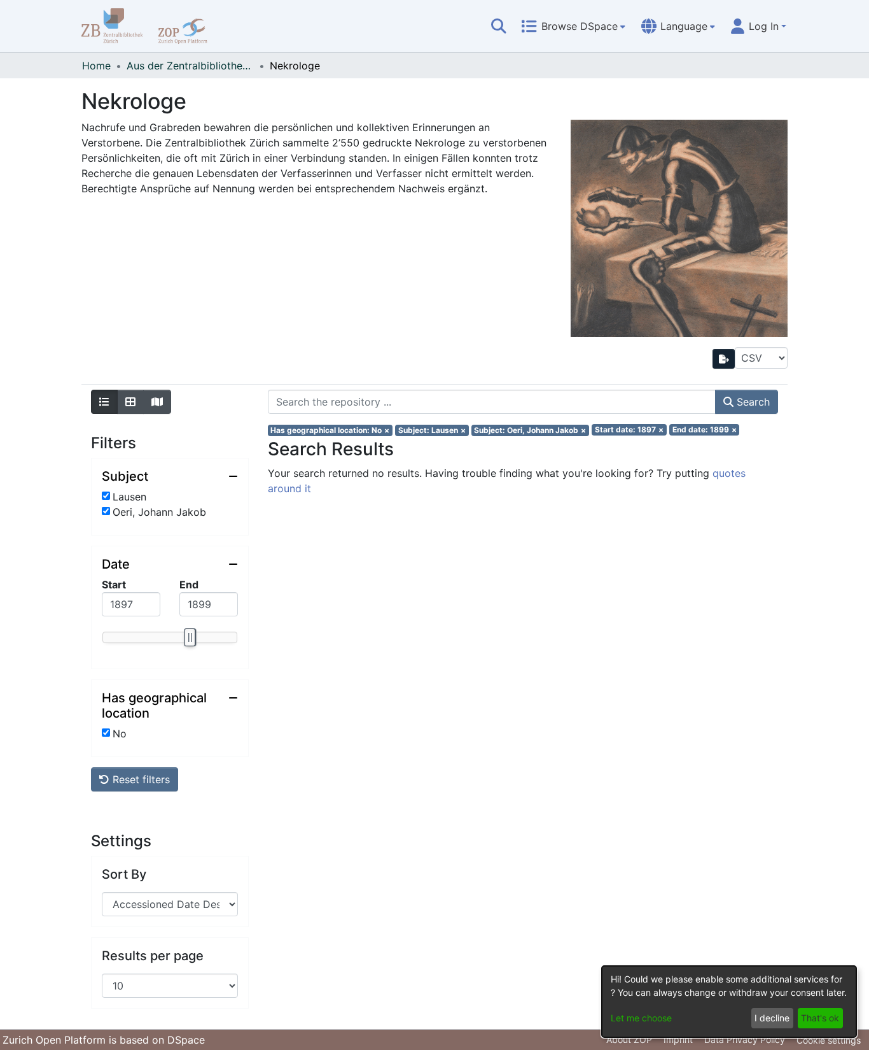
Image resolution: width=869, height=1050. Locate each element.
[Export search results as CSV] (724, 359)
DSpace (186, 1039)
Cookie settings (828, 1040)
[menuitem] (573, 26)
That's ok (820, 1017)
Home (96, 65)
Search (751, 401)
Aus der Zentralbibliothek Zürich (190, 65)
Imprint (678, 1039)
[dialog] (729, 1001)
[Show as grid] (130, 402)
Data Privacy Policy (744, 1039)
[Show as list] (104, 402)
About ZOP (629, 1039)
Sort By (124, 874)
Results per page (153, 955)
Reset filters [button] (139, 779)
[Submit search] (498, 26)
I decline (771, 1017)
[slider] (189, 637)
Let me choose (641, 1017)
